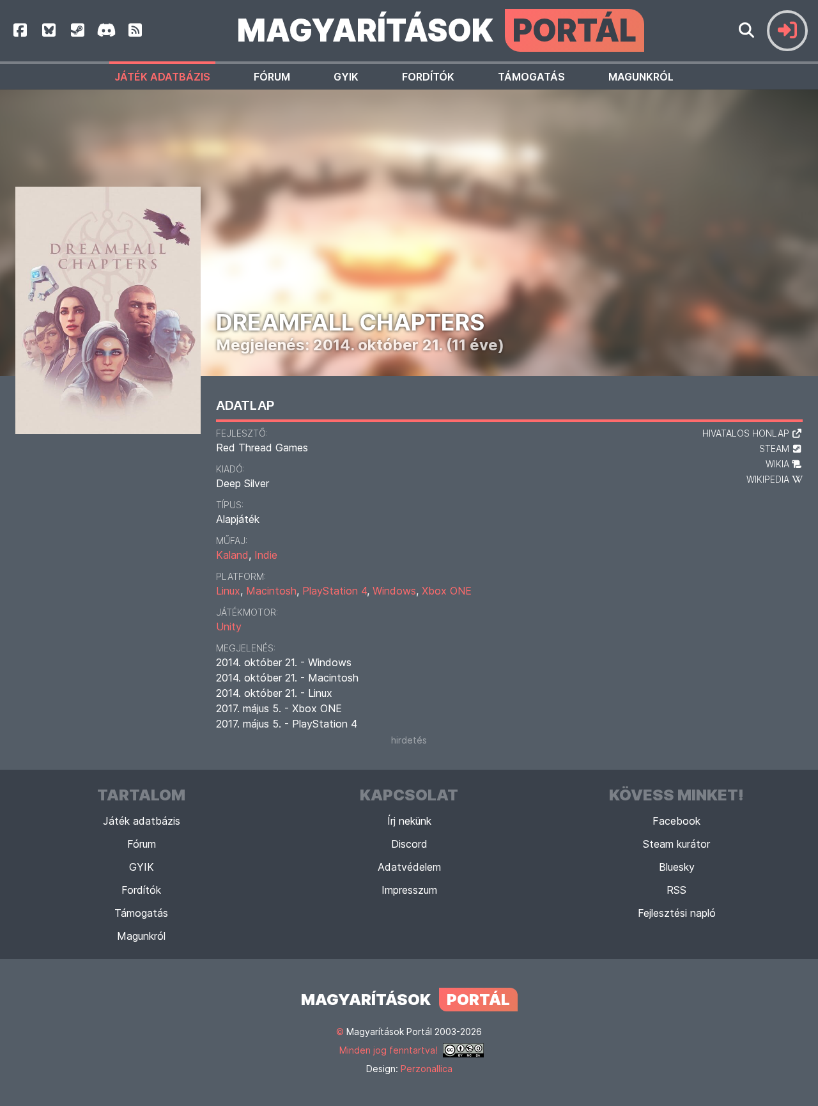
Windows (394, 590)
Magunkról (641, 76)
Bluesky (677, 867)
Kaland (232, 555)
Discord (409, 843)
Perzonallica (426, 1068)
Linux (228, 590)
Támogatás (531, 76)
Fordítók (428, 76)
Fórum (272, 76)
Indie (265, 555)
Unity (229, 626)
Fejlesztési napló (677, 913)
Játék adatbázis (162, 76)
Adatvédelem (409, 867)
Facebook (676, 820)
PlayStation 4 (334, 590)
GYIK (346, 76)
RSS (676, 890)
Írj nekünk (409, 820)
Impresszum (409, 890)
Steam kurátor (676, 843)
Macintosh (271, 590)
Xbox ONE (447, 590)
